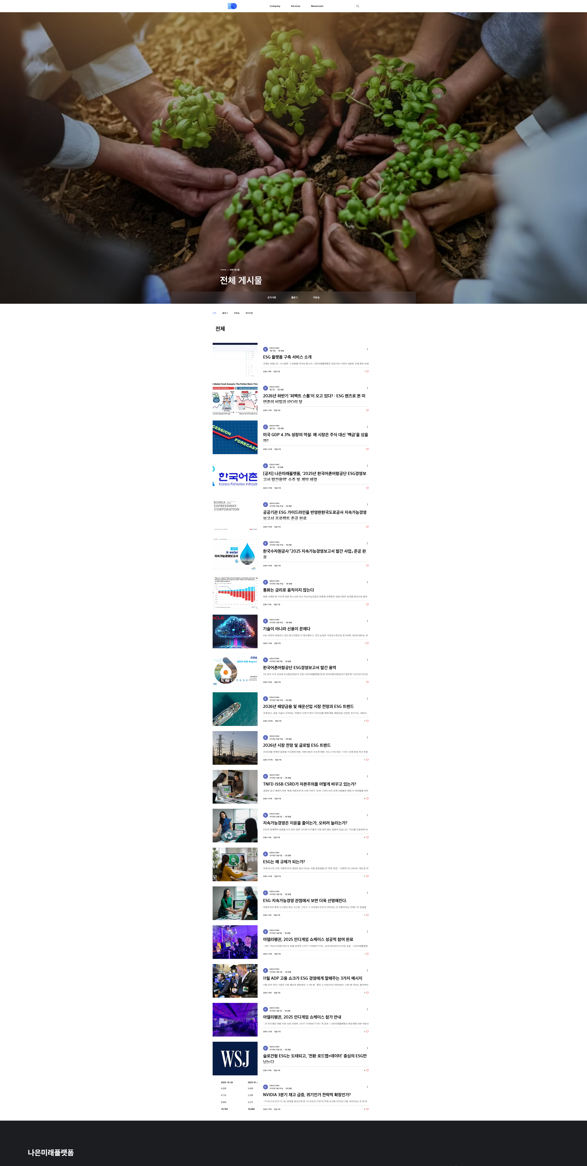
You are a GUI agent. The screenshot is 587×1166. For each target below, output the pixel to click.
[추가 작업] (368, 349)
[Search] (357, 6)
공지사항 (249, 313)
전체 (214, 313)
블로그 (225, 313)
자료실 (236, 313)
